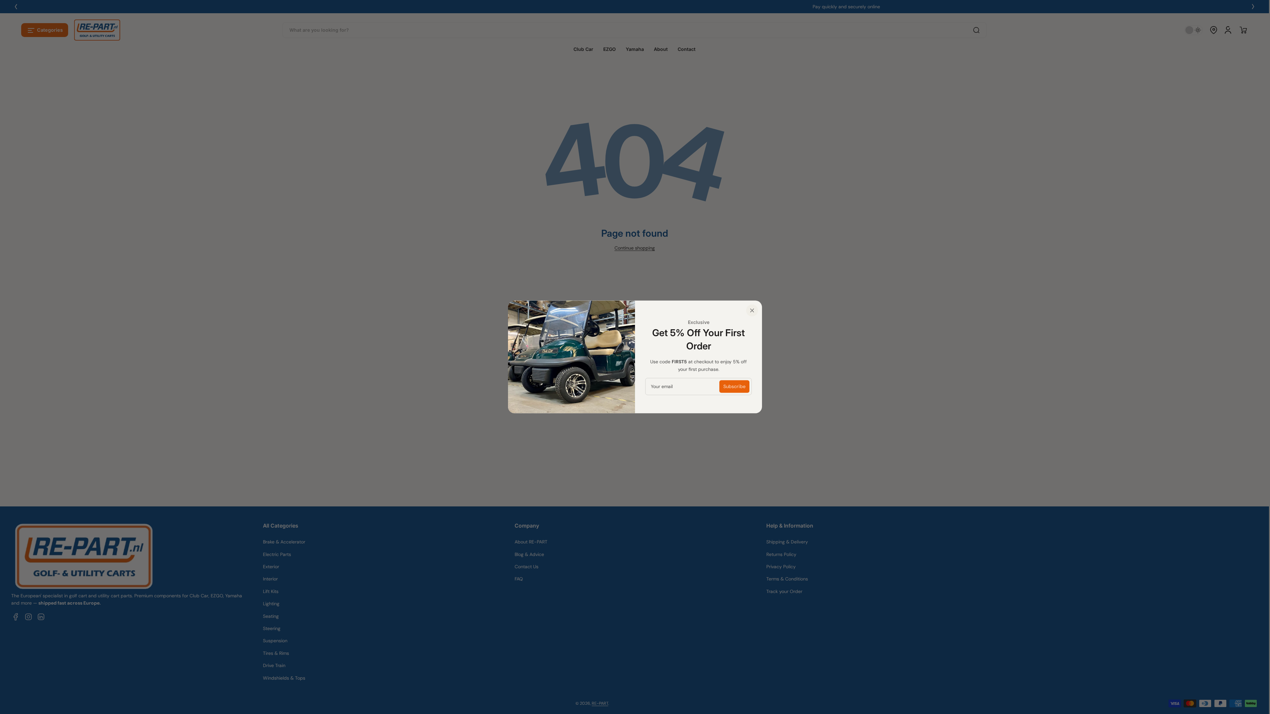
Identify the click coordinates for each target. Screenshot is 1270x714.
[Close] (752, 310)
